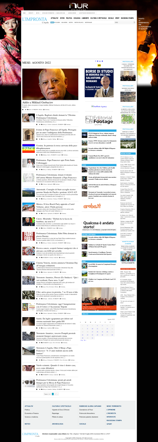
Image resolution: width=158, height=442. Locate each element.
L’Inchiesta (111, 413)
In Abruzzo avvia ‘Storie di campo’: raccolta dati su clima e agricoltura (127, 216)
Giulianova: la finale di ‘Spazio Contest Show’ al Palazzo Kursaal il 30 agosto (102, 246)
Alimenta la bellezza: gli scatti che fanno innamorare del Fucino (128, 111)
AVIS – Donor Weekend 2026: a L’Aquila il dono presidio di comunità (127, 296)
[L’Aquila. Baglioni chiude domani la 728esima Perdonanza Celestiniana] (28, 122)
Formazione (50, 360)
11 (97, 328)
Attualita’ (29, 406)
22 (82, 335)
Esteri (30, 109)
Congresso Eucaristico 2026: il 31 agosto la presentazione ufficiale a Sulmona (127, 210)
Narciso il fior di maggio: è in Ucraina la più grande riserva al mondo (128, 134)
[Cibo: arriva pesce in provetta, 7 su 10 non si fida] (28, 299)
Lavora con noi (72, 13)
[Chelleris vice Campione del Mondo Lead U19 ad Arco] (84, 283)
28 (112, 335)
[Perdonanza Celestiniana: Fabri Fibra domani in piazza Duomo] (28, 240)
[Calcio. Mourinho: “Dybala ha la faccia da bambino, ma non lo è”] (28, 225)
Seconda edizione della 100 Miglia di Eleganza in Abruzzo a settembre (101, 149)
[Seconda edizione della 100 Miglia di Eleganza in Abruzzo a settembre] (84, 152)
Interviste (111, 417)
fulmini (57, 22)
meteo (71, 22)
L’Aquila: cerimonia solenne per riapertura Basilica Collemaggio (96, 308)
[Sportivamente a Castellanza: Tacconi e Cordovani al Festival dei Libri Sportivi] (84, 256)
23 (87, 335)
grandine (64, 22)
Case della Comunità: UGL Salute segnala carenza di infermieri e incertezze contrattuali (126, 197)
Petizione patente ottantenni (88, 417)
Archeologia (57, 424)
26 (102, 335)
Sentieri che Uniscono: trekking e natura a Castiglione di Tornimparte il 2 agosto (100, 273)
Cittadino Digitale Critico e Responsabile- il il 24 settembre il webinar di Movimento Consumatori (127, 289)
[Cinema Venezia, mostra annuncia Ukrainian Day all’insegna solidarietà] (28, 269)
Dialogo (54, 139)
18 (97, 332)
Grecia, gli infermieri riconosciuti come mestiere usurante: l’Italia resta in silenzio (102, 178)
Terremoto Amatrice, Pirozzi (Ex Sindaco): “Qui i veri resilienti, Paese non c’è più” (57, 278)
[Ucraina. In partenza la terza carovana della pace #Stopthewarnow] (28, 152)
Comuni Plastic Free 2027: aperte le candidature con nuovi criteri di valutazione (101, 157)
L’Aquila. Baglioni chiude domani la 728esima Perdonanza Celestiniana (55, 116)
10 (92, 328)
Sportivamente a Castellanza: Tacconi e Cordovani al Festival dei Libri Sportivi (100, 253)
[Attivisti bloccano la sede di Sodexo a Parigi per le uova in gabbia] (84, 189)
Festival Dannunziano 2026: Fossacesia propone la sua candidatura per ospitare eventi (127, 229)
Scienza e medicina (53, 257)
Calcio (44, 228)
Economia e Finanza (52, 199)
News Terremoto (50, 287)
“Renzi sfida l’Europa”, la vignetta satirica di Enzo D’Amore (128, 248)
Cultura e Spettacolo (52, 124)
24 (92, 335)
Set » (85, 340)
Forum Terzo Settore (128, 269)
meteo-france (78, 22)
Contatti (31, 13)
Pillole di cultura (57, 417)
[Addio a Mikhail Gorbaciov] (50, 99)
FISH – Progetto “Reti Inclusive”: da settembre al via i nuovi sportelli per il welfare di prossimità (127, 274)
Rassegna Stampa (114, 420)
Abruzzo (45, 124)
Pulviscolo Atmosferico (87, 413)
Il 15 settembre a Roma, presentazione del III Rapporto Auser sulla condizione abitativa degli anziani (127, 282)
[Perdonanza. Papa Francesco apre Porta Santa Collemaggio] (28, 167)
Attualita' (49, 139)
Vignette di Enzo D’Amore (60, 410)
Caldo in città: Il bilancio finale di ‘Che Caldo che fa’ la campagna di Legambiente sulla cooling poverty (127, 314)
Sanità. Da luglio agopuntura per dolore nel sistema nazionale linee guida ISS (54, 320)
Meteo (37, 13)
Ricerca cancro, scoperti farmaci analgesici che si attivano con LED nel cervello (57, 249)
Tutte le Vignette (128, 263)
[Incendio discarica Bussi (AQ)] (128, 97)
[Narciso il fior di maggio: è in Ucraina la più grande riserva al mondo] (128, 143)
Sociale (59, 155)
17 (92, 332)
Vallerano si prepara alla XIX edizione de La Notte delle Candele (127, 222)
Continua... (47, 109)
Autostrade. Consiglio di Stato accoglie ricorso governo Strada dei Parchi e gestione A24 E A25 (56, 190)
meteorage (88, 22)
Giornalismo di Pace (86, 410)
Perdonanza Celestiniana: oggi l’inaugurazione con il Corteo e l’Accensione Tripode (55, 305)
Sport (54, 228)
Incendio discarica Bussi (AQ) (128, 89)
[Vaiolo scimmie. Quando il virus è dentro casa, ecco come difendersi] (28, 372)
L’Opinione (111, 410)
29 (82, 338)
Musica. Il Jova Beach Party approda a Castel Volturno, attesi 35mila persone (55, 205)
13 (107, 328)
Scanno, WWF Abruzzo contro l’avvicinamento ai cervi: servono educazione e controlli (102, 142)
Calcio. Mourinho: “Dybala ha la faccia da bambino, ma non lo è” (54, 220)
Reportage (55, 413)
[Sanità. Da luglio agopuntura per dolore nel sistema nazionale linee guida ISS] (28, 325)
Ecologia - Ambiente (47, 298)
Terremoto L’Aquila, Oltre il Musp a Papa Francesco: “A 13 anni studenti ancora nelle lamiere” (54, 350)
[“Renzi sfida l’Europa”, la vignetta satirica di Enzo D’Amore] (128, 256)
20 (107, 332)
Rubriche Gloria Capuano (90, 406)
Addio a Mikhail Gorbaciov (37, 102)
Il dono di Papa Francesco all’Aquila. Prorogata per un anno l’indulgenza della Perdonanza (56, 131)
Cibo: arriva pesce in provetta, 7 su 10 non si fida (57, 292)
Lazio (44, 287)
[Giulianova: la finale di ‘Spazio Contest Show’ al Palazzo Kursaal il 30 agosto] (84, 249)
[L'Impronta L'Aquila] (35, 21)
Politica (40, 109)
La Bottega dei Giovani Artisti (87, 13)
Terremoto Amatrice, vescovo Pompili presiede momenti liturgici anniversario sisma (56, 334)
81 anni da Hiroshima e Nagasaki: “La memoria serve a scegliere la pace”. (127, 307)
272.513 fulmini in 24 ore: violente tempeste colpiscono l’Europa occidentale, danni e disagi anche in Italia (102, 135)
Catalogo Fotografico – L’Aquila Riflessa (53, 13)
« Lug (81, 340)
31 (92, 338)
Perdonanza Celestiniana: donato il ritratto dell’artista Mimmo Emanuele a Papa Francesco (56, 176)
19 (102, 332)
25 (97, 335)
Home (24, 13)
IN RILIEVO (35, 109)
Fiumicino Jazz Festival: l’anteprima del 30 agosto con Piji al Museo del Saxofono (127, 204)
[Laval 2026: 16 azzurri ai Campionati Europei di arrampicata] (84, 268)
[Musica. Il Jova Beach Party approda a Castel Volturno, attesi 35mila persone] (28, 211)
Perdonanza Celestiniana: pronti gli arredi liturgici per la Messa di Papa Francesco (53, 381)
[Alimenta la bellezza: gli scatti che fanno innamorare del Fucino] (128, 119)
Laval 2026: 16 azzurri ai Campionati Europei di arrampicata (126, 235)
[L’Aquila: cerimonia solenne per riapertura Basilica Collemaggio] (99, 299)
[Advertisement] (79, 41)
